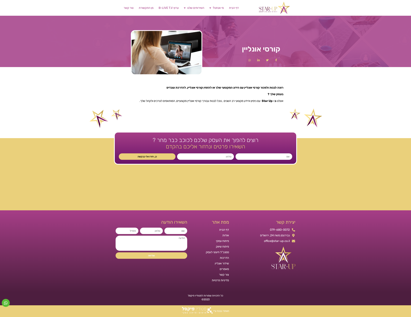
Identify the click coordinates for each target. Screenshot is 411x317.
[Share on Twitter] (267, 60)
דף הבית (234, 8)
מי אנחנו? (218, 8)
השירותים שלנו (195, 8)
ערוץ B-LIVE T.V (169, 8)
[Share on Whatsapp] (249, 60)
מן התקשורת (146, 8)
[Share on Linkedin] (258, 60)
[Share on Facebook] (276, 60)
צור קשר (129, 8)
